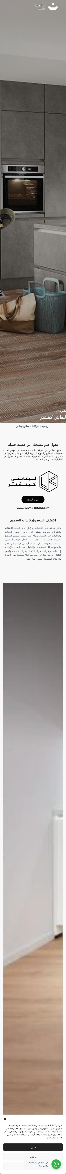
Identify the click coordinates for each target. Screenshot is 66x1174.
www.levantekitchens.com (33, 508)
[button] (5, 1119)
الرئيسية (46, 426)
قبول (33, 1147)
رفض (33, 1156)
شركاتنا (35, 426)
